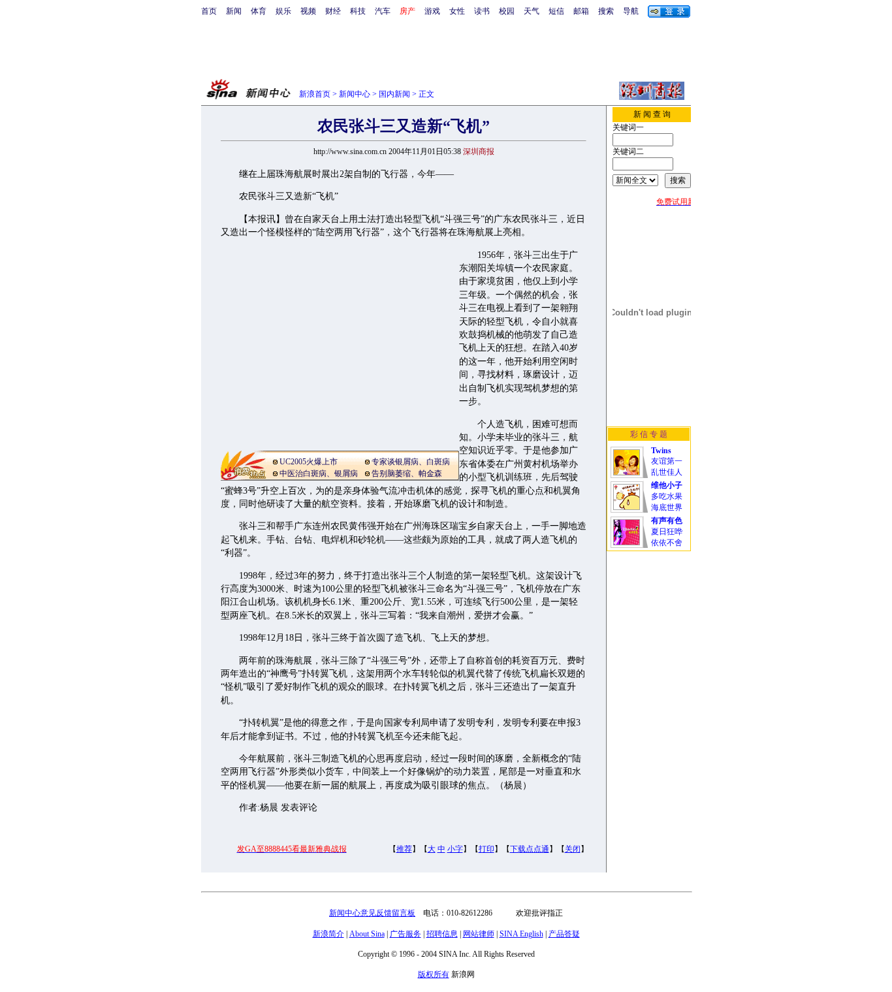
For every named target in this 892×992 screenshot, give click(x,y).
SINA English (521, 933)
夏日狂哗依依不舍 (666, 531)
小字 (455, 849)
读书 (482, 11)
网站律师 (478, 933)
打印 (486, 849)
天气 (531, 11)
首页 (209, 11)
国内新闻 (394, 94)
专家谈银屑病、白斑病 (411, 461)
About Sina (367, 933)
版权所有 (433, 974)
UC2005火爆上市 (308, 461)
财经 (333, 11)
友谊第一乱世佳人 (666, 461)
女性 (457, 11)
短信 (556, 11)
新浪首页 (314, 94)
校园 (507, 11)
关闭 (573, 849)
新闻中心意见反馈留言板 (372, 913)
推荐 (404, 849)
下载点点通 (529, 849)
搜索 (606, 11)
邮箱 (581, 11)
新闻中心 (354, 94)
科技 (358, 11)
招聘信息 (442, 933)
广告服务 (405, 933)
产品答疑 (564, 933)
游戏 (432, 11)
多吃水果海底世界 (666, 496)
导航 (631, 11)
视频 (308, 11)
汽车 (382, 11)
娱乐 (283, 11)
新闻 (234, 11)
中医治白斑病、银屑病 (318, 473)
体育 (258, 11)
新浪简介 (328, 933)
